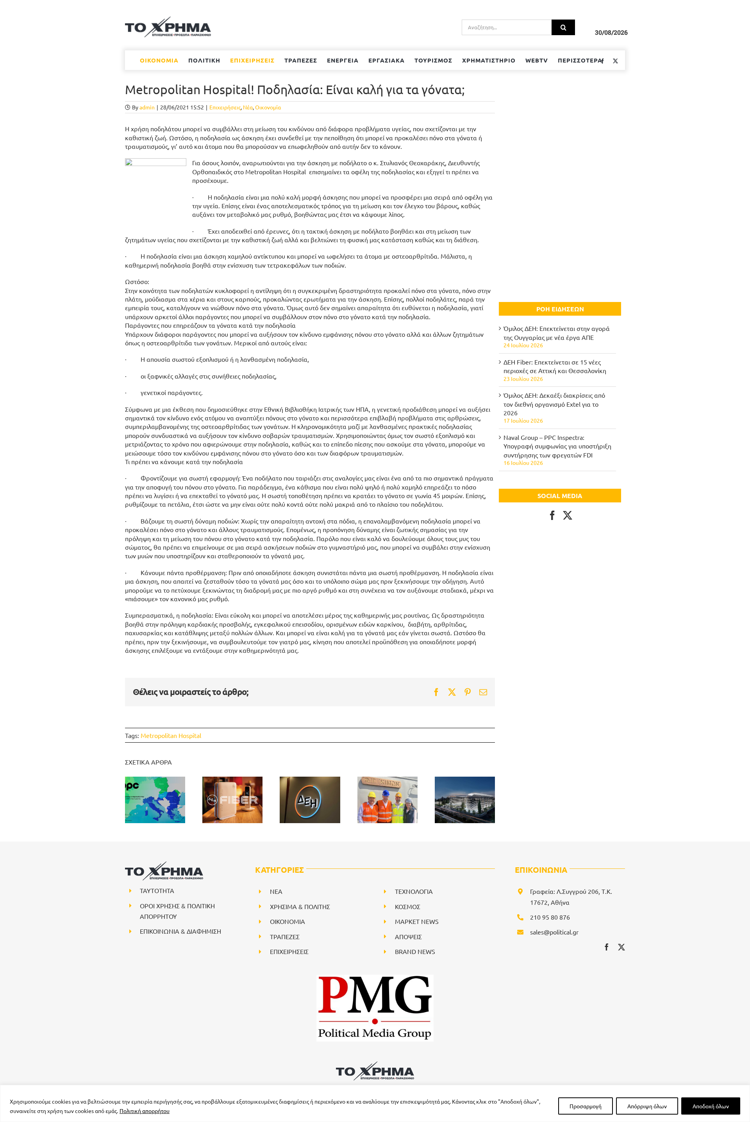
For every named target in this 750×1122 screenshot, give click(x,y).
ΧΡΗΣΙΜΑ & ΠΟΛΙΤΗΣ (300, 906)
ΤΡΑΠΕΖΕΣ (285, 936)
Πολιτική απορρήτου (145, 1110)
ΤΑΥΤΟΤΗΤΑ (157, 890)
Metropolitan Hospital (171, 735)
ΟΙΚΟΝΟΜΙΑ (287, 921)
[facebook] (606, 946)
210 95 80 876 (550, 917)
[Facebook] (552, 515)
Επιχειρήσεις (225, 107)
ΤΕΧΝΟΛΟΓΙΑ (414, 891)
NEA (276, 891)
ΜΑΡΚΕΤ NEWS (417, 921)
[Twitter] (567, 515)
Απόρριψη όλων (647, 1105)
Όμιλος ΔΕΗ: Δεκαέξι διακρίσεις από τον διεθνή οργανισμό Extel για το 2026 (554, 403)
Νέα (248, 107)
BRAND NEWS (415, 951)
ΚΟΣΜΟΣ (407, 906)
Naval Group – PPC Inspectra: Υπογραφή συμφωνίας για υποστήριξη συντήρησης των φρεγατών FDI (557, 446)
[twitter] (621, 946)
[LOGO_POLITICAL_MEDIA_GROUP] (375, 978)
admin (147, 107)
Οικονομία (268, 107)
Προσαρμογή (586, 1105)
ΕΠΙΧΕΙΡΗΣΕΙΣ (289, 951)
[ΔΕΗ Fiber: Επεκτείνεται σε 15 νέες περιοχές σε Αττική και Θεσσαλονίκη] (232, 800)
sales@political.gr (554, 932)
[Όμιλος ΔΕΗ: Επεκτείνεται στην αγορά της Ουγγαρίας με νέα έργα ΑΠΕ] (155, 800)
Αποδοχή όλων (711, 1105)
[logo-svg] (375, 1064)
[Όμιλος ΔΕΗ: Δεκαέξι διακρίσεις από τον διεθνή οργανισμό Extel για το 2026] (310, 800)
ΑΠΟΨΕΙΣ (408, 936)
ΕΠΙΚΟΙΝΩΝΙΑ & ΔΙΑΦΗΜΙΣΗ (180, 931)
